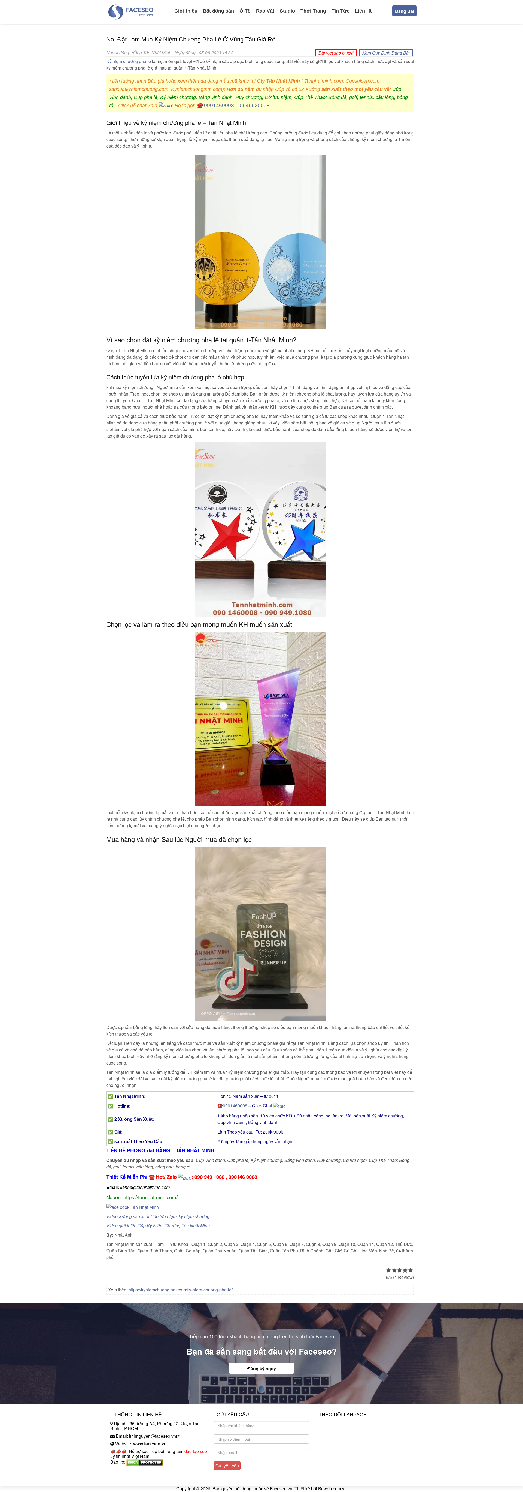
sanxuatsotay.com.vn (130, 1479)
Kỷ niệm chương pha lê (128, 61)
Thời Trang (313, 11)
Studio (287, 11)
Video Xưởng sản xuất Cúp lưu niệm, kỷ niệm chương (157, 1216)
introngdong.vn (124, 1471)
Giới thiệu (185, 11)
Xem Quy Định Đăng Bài (386, 53)
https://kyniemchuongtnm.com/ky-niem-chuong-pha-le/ (181, 1290)
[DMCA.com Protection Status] (144, 1462)
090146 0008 (243, 1176)
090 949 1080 (209, 1176)
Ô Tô (245, 11)
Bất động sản (218, 11)
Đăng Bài (404, 11)
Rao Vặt (265, 11)
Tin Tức (340, 11)
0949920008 (255, 105)
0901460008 (219, 105)
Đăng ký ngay (261, 1368)
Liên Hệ (364, 11)
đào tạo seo (195, 1451)
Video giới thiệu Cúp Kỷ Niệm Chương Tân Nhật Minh (158, 1225)
